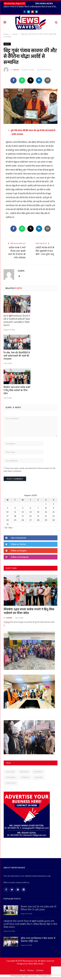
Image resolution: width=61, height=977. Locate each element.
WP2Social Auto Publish (19, 976)
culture (10, 772)
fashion (24, 772)
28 (38, 520)
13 (30, 512)
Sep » (11, 527)
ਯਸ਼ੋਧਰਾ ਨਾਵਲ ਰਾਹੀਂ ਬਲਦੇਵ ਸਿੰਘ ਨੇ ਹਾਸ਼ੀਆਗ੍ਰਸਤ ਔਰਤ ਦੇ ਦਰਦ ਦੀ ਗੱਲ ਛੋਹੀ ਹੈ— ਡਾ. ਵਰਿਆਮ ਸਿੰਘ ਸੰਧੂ (31, 6)
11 (15, 512)
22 (46, 516)
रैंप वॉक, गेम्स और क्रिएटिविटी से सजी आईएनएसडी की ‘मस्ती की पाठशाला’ (17, 356)
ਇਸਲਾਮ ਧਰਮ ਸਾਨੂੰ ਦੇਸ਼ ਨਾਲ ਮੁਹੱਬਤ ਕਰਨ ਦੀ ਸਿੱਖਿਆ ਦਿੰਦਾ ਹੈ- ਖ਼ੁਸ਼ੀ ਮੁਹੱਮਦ (38, 908)
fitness (25, 777)
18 (15, 516)
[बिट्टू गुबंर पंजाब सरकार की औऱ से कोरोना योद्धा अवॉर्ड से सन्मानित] (30, 106)
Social (7, 44)
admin (16, 70)
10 (7, 512)
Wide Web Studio (36, 964)
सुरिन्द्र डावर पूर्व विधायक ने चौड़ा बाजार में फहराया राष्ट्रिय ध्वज (38, 940)
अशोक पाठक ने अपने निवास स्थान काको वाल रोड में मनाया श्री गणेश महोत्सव (17, 253)
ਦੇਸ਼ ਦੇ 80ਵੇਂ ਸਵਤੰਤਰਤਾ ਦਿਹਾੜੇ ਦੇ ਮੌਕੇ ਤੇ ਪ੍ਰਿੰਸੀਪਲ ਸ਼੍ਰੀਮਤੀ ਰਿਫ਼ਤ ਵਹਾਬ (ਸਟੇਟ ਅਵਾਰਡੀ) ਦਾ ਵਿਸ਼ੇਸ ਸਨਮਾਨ (17, 320)
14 (38, 512)
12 (23, 512)
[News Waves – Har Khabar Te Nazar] (30, 21)
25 (15, 520)
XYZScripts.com (44, 976)
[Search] (56, 22)
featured (11, 777)
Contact (39, 970)
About (22, 970)
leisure (39, 777)
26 (23, 520)
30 (53, 520)
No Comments (46, 70)
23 (53, 516)
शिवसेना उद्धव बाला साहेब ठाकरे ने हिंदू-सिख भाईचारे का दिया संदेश (17, 390)
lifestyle (11, 783)
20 (30, 516)
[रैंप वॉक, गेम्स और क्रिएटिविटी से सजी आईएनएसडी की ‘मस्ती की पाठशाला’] (17, 342)
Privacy (30, 970)
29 (46, 520)
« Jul (5, 527)
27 (30, 520)
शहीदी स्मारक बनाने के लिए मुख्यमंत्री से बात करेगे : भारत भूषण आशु (45, 251)
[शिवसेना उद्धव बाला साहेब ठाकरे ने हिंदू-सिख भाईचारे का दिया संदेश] (17, 376)
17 (8, 516)
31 (8, 524)
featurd (38, 772)
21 (38, 516)
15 (46, 512)
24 (7, 520)
